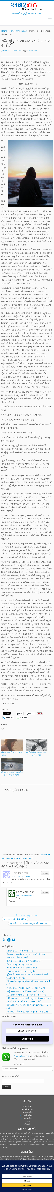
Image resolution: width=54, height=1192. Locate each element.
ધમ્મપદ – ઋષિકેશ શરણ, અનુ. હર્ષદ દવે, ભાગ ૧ (26, 954)
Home (4, 30)
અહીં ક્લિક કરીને (21, 1056)
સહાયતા (27, 1121)
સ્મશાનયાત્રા (21, 30)
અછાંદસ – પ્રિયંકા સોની (17, 957)
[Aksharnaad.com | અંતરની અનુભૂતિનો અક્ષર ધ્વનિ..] (27, 6)
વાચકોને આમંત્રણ (27, 1109)
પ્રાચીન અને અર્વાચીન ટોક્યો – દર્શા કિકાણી (26, 987)
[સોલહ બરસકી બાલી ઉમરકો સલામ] (12, 745)
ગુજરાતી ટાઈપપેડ (27, 1115)
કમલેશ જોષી (33, 51)
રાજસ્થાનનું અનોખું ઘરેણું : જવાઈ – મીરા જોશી (26, 994)
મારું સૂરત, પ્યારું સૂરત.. (15, 918)
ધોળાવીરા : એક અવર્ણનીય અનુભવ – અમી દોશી (27, 1011)
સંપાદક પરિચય (27, 1106)
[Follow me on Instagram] (3, 20)
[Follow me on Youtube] (4, 20)
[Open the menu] (50, 20)
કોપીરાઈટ (27, 1124)
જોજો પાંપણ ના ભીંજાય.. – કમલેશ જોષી (24, 1001)
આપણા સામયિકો (27, 1112)
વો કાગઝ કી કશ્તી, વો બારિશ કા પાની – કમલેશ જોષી (12, 773)
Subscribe (27, 1039)
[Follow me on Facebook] (2, 20)
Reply (45, 873)
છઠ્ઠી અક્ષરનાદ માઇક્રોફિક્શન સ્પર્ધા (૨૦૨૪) (25, 991)
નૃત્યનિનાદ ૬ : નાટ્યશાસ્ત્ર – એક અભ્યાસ (30, 923)
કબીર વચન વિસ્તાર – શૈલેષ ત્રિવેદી (22, 967)
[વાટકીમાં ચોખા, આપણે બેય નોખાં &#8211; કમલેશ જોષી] (36, 745)
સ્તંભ (11, 30)
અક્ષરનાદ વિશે (27, 1118)
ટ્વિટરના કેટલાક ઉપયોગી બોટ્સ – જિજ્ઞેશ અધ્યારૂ (29, 998)
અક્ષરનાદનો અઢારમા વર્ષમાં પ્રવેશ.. (21, 971)
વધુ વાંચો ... (6, 1147)
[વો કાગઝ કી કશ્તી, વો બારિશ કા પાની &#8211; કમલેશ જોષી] (12, 764)
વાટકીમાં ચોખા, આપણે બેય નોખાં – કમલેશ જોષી (36, 753)
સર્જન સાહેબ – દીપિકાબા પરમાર (20, 950)
